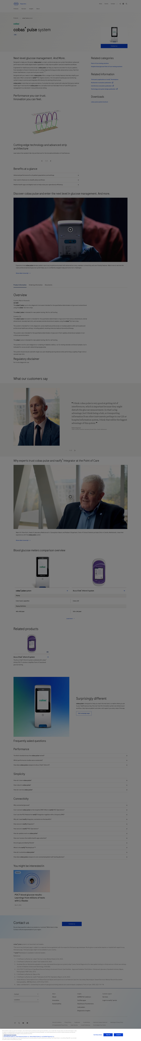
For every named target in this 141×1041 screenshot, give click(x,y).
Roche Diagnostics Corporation (10, 1035)
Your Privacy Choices (97, 1034)
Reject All (108, 1034)
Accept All (118, 1034)
